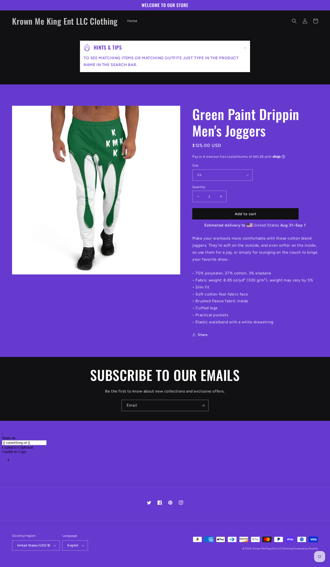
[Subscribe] (203, 405)
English (72, 545)
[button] (294, 21)
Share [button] (203, 335)
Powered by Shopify (305, 548)
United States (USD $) (33, 545)
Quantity (198, 187)
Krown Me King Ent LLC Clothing (273, 548)
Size (195, 165)
